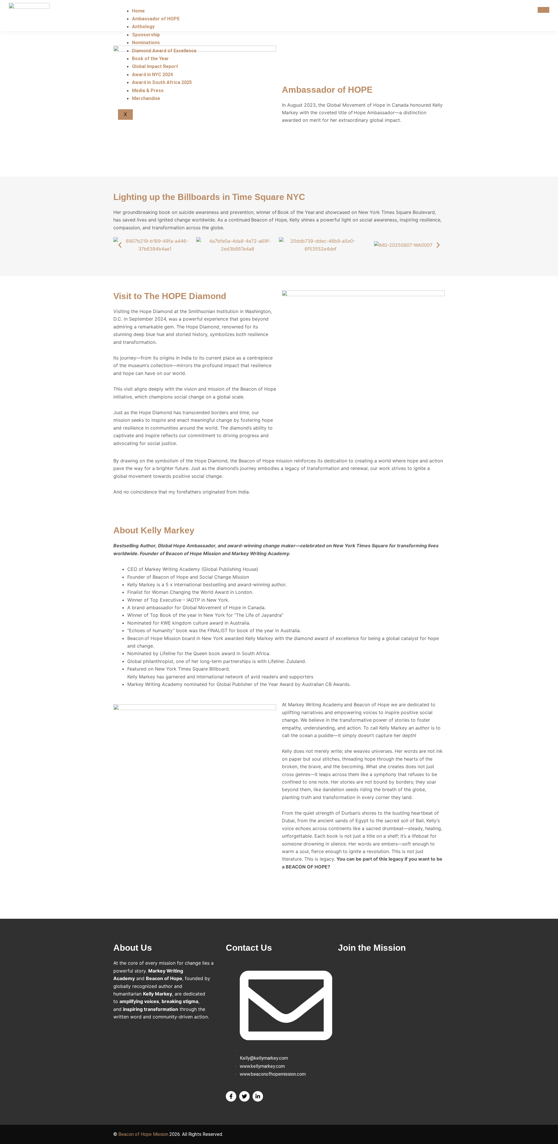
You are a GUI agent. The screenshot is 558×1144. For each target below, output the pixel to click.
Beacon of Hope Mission (143, 1134)
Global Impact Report (155, 66)
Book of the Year (150, 58)
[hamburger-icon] (543, 10)
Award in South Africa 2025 (162, 82)
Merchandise (146, 98)
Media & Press (148, 90)
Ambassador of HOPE (156, 19)
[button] (120, 245)
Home (138, 11)
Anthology (143, 26)
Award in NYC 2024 (152, 74)
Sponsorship (146, 34)
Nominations (146, 42)
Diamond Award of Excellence (164, 50)
